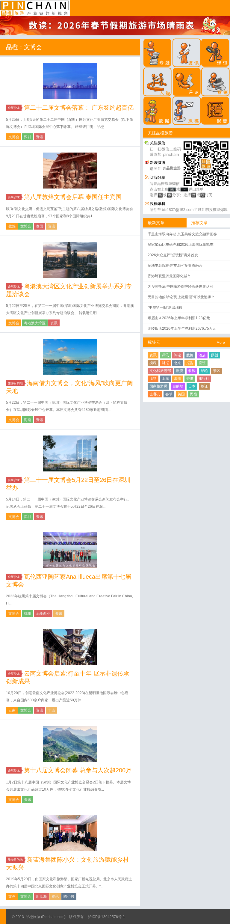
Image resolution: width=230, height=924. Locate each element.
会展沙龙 (14, 107)
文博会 (13, 137)
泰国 (39, 226)
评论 (177, 355)
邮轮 (204, 371)
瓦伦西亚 (43, 613)
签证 (204, 386)
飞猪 (153, 378)
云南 (12, 710)
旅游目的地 (15, 383)
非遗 (51, 710)
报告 (189, 363)
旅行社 (204, 378)
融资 (179, 371)
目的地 (177, 386)
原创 (214, 355)
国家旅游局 (158, 386)
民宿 (193, 394)
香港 (189, 378)
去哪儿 (154, 394)
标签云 (154, 342)
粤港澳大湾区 (35, 323)
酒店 (202, 355)
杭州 (27, 613)
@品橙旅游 (172, 168)
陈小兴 (68, 896)
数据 (189, 355)
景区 (216, 371)
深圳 (27, 137)
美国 (181, 394)
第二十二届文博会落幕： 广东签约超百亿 (79, 107)
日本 (192, 386)
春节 (168, 394)
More (221, 342)
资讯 (39, 137)
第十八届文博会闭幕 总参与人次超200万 (77, 770)
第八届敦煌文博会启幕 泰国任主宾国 (73, 197)
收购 (192, 371)
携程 (153, 363)
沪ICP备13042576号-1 (106, 917)
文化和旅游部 (160, 371)
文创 (12, 896)
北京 (177, 363)
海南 (27, 420)
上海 (165, 378)
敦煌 (12, 226)
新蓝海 (41, 896)
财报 (165, 363)
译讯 (165, 355)
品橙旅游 (35, 8)
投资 (202, 363)
